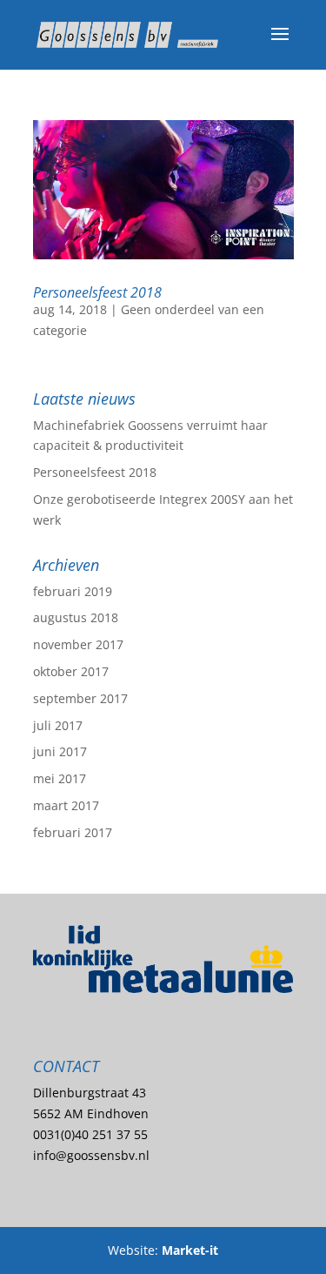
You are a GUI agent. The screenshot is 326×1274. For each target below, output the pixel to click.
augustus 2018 (75, 617)
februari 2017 (72, 832)
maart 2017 (66, 805)
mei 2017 (59, 778)
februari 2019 (72, 591)
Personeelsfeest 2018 (97, 292)
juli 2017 (58, 725)
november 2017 (78, 644)
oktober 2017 (71, 671)
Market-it (190, 1250)
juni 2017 (60, 751)
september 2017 (80, 698)
